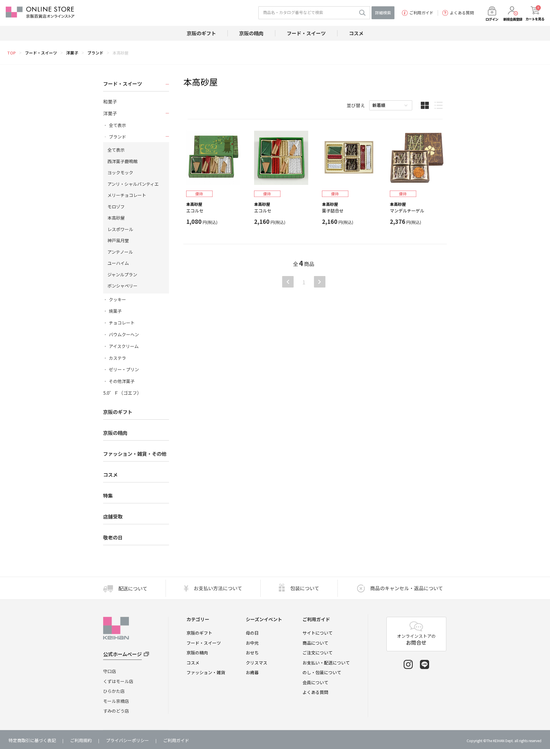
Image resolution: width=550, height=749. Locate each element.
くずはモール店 (118, 681)
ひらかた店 (114, 691)
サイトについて (317, 633)
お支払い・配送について (326, 663)
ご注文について (317, 653)
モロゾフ (116, 207)
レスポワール (120, 229)
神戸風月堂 (118, 240)
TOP (11, 53)
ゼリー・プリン (124, 369)
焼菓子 (115, 311)
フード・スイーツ (41, 53)
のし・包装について (321, 672)
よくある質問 (462, 13)
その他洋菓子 (122, 381)
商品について (315, 643)
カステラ (117, 358)
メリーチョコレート (126, 195)
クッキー (117, 299)
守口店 (109, 671)
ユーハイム (118, 263)
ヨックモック (120, 172)
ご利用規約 (81, 740)
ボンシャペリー (122, 286)
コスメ (192, 663)
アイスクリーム (124, 346)
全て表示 (117, 125)
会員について (315, 682)
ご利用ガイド (421, 13)
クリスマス (256, 663)
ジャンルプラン (122, 274)
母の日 (252, 633)
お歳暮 (252, 672)
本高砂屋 (121, 53)
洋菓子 (72, 53)
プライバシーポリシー (127, 740)
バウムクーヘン (124, 334)
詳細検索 (383, 12)
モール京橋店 (116, 701)
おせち (252, 653)
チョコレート (122, 323)
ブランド (95, 53)
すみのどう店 (116, 711)
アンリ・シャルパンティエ (133, 184)
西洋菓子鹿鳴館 (122, 161)
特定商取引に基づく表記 (32, 740)
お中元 (252, 643)
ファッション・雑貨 (205, 672)
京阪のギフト (199, 633)
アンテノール (120, 252)
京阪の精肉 (115, 432)
